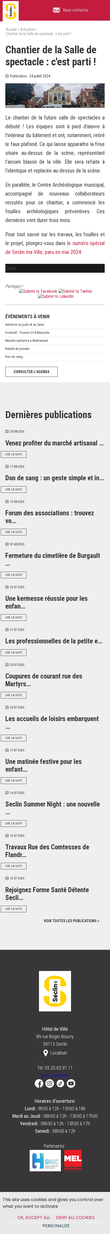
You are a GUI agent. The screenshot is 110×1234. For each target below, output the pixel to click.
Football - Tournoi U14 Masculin (27, 333)
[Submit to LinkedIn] (55, 296)
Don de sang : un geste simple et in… (54, 478)
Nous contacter (55, 1075)
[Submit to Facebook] (37, 291)
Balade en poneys (17, 349)
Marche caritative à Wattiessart (26, 341)
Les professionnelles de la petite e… (54, 641)
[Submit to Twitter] (74, 291)
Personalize (56, 1226)
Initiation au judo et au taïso (24, 324)
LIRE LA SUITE (13, 454)
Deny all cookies (75, 1217)
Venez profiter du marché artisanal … (54, 443)
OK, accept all (33, 1217)
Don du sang (14, 357)
